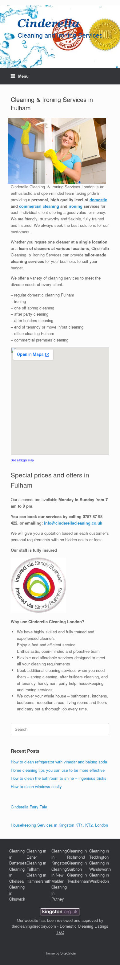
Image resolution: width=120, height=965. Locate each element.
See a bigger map (22, 460)
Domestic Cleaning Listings (84, 926)
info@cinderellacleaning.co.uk (73, 523)
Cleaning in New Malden (59, 875)
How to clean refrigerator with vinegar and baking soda (59, 762)
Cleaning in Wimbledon (99, 878)
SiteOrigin (68, 953)
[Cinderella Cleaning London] (60, 29)
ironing (75, 206)
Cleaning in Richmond (77, 854)
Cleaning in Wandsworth (100, 866)
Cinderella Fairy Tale (29, 807)
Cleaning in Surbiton (77, 866)
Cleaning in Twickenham (78, 878)
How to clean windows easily (36, 786)
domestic (98, 199)
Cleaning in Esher (36, 854)
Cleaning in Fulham (36, 866)
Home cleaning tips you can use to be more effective (58, 770)
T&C (60, 932)
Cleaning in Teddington (99, 854)
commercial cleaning (39, 206)
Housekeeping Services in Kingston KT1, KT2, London (59, 825)
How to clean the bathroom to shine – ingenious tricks (58, 778)
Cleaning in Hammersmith (38, 878)
